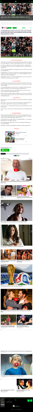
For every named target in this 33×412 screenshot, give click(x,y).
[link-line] (5, 151)
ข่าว (9, 400)
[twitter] (15, 155)
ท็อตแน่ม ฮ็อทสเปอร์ (15, 153)
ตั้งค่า (2, 406)
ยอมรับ (2, 404)
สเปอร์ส (11, 153)
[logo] (15, 1)
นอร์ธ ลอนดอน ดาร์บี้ (26, 153)
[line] (17, 156)
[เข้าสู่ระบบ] (31, 1)
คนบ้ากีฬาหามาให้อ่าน (9, 401)
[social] (29, 401)
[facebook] (14, 156)
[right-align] (30, 1)
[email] (18, 156)
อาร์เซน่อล (7, 153)
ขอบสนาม (20, 153)
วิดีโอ (15, 400)
